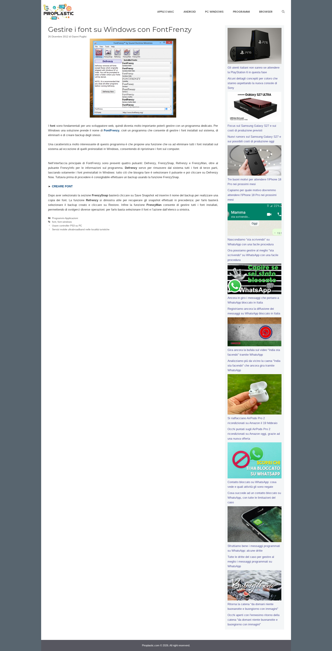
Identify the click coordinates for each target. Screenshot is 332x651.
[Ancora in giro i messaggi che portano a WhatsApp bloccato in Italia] (254, 280)
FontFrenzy (111, 130)
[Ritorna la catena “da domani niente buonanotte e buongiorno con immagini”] (254, 586)
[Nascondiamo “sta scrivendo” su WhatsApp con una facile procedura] (254, 220)
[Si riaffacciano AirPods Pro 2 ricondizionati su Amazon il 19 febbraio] (254, 395)
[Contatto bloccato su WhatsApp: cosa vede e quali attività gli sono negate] (254, 461)
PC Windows (214, 12)
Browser (266, 12)
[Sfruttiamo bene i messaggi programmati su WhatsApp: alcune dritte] (254, 525)
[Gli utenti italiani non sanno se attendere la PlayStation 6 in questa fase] (254, 46)
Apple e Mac (165, 12)
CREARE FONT (62, 186)
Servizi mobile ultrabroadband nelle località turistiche (80, 229)
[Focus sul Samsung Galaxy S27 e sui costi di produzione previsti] (254, 108)
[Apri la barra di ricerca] (283, 11)
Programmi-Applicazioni (65, 218)
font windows (65, 221)
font (54, 221)
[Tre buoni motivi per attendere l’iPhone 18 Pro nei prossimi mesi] (254, 161)
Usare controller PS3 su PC (67, 225)
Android (189, 12)
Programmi (241, 12)
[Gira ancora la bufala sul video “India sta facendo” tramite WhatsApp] (254, 332)
